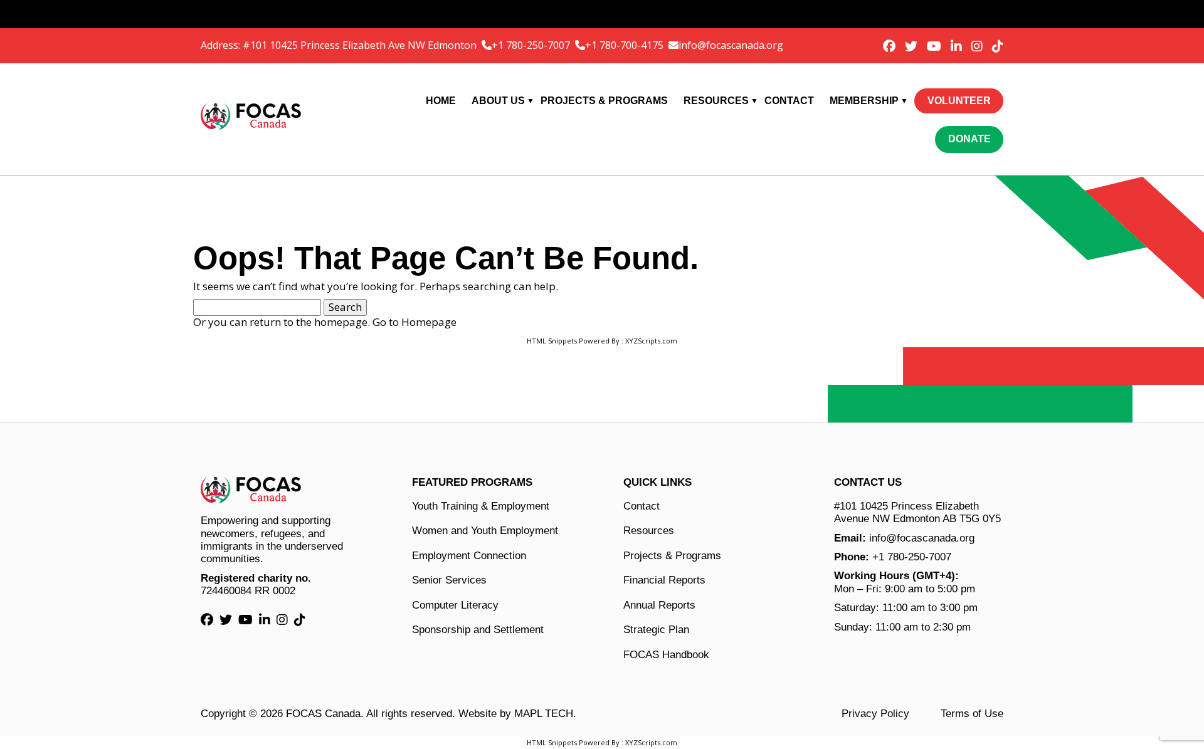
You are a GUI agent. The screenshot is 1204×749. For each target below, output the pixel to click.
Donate (969, 139)
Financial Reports (664, 580)
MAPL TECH (543, 714)
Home (441, 100)
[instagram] (978, 46)
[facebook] (891, 46)
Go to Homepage (414, 322)
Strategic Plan (656, 630)
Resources (716, 100)
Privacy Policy (875, 714)
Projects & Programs (604, 100)
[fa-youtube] (935, 46)
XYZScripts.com (651, 340)
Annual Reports (659, 605)
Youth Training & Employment (480, 506)
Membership (864, 100)
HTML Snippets (552, 340)
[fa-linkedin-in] (958, 46)
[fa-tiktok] (997, 46)
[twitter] (913, 46)
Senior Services (449, 580)
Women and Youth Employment (485, 531)
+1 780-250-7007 (532, 45)
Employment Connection (469, 556)
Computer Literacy (455, 605)
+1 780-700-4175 (625, 45)
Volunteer (959, 100)
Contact (789, 100)
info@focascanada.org (731, 45)
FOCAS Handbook (666, 655)
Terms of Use (972, 714)
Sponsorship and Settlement (478, 630)
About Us (498, 100)
